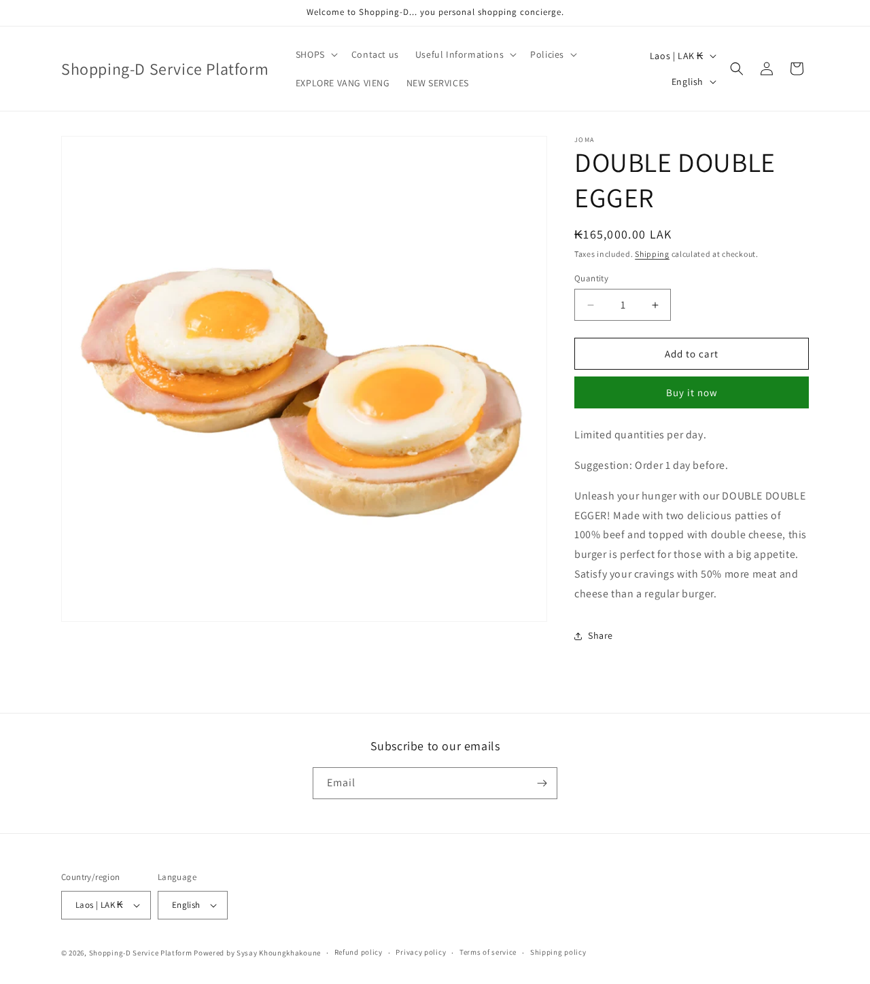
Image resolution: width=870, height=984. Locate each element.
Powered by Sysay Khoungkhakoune (257, 952)
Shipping (652, 254)
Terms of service (488, 952)
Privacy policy (421, 952)
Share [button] (600, 635)
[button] (315, 54)
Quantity (591, 278)
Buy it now (692, 392)
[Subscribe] (542, 783)
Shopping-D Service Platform (140, 952)
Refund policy (358, 952)
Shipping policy (558, 952)
